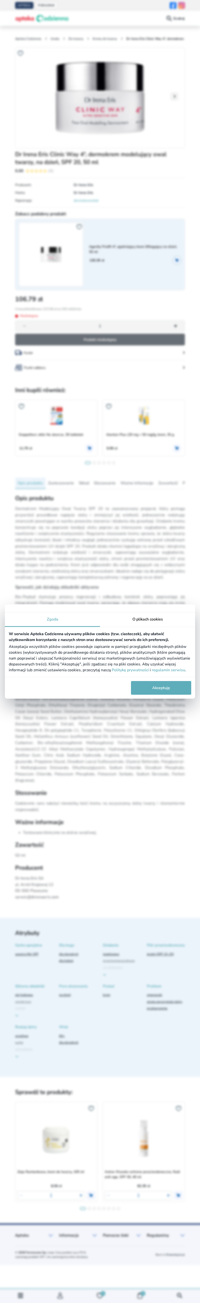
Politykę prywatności (130, 670)
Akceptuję (161, 688)
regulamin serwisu (168, 670)
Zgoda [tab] (52, 619)
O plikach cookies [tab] (147, 619)
